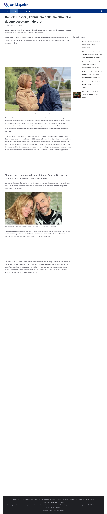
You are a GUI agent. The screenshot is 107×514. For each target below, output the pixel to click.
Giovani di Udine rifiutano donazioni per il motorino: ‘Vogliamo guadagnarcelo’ (91, 44)
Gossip (14, 11)
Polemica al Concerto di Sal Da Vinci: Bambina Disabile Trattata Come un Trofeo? (91, 84)
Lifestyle (27, 11)
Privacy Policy (54, 502)
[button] (101, 11)
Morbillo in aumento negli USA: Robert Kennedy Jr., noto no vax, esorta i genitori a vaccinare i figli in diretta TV (92, 74)
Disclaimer (62, 502)
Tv (21, 11)
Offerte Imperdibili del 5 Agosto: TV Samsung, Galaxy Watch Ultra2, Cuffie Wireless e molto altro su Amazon (92, 54)
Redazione (46, 502)
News (7, 11)
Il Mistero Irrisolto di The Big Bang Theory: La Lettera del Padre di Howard (90, 94)
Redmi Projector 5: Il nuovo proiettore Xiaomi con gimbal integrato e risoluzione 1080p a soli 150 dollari (91, 64)
